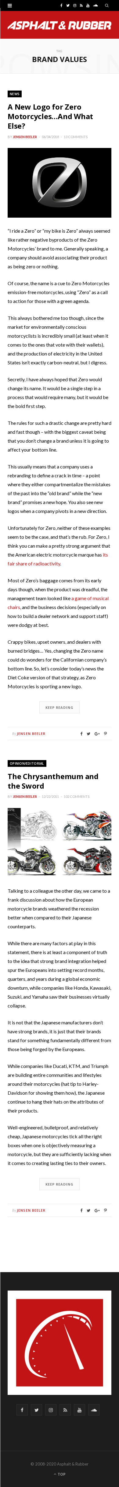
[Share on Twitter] (88, 734)
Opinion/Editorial (27, 763)
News (15, 93)
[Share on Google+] (97, 734)
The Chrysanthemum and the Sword (53, 781)
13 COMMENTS (76, 137)
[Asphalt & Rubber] (59, 25)
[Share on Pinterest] (105, 734)
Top (61, 1474)
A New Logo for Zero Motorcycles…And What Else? (50, 116)
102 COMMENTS (76, 796)
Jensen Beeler (25, 137)
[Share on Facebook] (81, 734)
